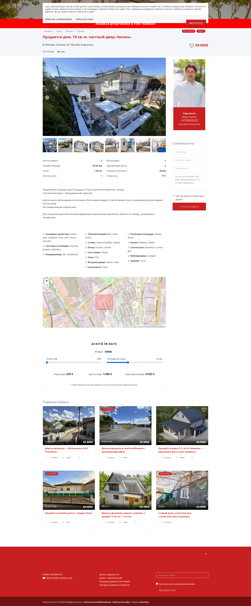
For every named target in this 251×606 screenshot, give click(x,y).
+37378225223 (189, 120)
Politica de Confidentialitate (58, 19)
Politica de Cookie (84, 19)
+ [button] (47, 281)
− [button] (47, 285)
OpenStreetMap (150, 326)
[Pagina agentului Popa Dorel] (189, 82)
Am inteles (196, 23)
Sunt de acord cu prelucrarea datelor (189, 198)
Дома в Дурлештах (109, 574)
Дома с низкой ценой (110, 577)
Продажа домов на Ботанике (114, 581)
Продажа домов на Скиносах (114, 584)
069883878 (56, 574)
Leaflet (139, 326)
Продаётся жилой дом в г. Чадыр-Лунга (68, 513)
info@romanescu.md (62, 577)
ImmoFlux (144, 602)
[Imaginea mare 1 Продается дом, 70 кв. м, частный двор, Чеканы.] (104, 97)
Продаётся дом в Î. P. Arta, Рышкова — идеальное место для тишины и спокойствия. (180, 452)
